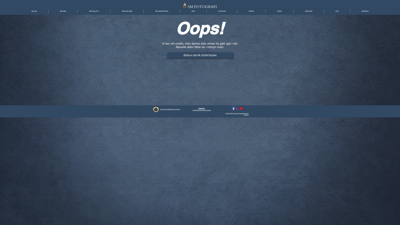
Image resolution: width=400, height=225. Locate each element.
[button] (309, 11)
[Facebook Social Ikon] (233, 108)
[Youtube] (241, 108)
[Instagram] (237, 108)
